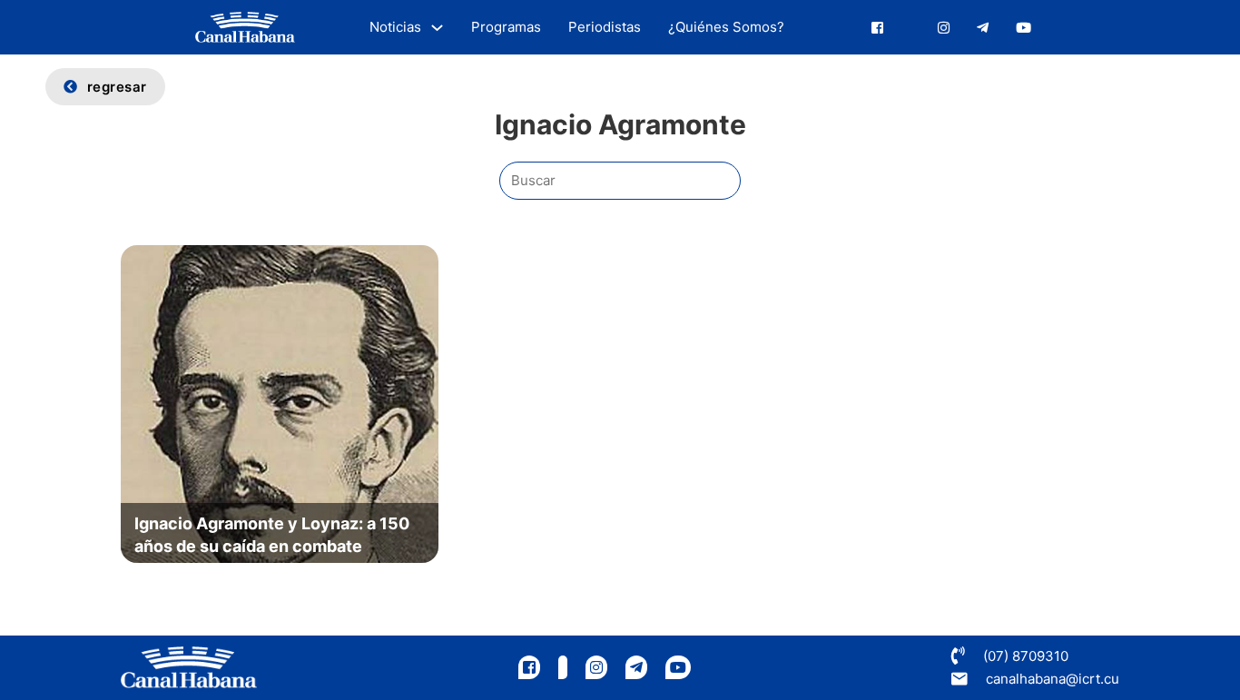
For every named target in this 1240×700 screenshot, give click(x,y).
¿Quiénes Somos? (726, 26)
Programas (506, 26)
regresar (117, 86)
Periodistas (604, 26)
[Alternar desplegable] (437, 28)
